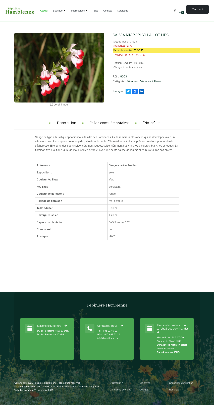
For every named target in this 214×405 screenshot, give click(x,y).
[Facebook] (175, 10)
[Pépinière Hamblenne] (20, 10)
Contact (197, 9)
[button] (59, 10)
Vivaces (132, 81)
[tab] (66, 124)
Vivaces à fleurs (151, 81)
